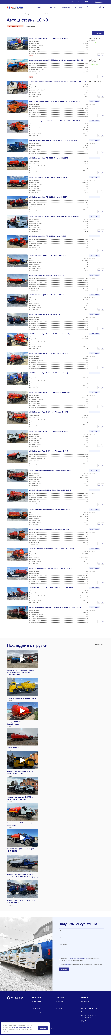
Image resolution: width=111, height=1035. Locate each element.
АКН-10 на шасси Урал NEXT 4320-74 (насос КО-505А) (49, 431)
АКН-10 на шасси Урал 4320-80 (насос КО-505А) (46, 295)
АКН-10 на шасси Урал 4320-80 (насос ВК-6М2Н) (47, 275)
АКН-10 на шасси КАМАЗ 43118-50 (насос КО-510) (47, 236)
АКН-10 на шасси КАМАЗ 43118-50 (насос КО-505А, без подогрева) (53, 216)
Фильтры (99, 33)
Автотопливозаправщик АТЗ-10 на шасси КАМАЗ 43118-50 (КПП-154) (54, 121)
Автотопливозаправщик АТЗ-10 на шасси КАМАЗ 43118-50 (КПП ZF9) (54, 101)
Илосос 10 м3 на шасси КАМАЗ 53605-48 (22, 698)
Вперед (58, 628)
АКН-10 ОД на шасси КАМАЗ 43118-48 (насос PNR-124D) (50, 470)
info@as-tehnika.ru (76, 2)
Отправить (64, 969)
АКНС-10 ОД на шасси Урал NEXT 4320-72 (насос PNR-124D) (51, 549)
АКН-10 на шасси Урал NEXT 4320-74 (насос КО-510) (48, 451)
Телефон (62, 937)
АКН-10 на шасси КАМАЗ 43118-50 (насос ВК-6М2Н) (48, 177)
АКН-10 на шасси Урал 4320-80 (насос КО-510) (46, 314)
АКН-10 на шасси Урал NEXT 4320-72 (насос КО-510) (48, 373)
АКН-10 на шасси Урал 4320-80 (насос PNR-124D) (47, 256)
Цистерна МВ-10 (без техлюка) (18, 722)
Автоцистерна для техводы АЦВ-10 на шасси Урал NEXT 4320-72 (53, 140)
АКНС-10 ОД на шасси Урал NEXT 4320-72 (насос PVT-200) (50, 568)
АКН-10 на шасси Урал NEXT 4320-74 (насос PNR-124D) (49, 392)
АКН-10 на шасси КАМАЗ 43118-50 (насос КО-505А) (48, 197)
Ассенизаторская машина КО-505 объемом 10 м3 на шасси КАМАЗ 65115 (56, 607)
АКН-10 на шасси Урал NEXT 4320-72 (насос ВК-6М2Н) (49, 353)
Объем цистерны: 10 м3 (14, 26)
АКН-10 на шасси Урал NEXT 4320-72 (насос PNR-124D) (49, 334)
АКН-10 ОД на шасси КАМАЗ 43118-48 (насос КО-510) (49, 529)
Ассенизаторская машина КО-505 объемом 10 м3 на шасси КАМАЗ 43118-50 (57, 82)
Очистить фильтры (30, 26)
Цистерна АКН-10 (13, 748)
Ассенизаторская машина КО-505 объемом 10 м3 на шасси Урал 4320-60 (56, 60)
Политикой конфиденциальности (79, 958)
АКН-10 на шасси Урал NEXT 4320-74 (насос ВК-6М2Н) (49, 412)
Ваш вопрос (63, 944)
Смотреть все (99, 644)
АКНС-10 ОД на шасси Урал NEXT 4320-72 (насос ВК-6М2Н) (51, 588)
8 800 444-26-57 (88, 2)
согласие (67, 964)
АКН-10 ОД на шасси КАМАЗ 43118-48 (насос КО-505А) (49, 510)
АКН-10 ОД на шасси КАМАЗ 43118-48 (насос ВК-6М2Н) (50, 490)
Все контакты (85, 1012)
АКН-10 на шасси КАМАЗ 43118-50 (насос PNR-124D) (48, 158)
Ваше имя (63, 931)
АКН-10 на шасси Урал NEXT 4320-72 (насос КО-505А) (49, 38)
